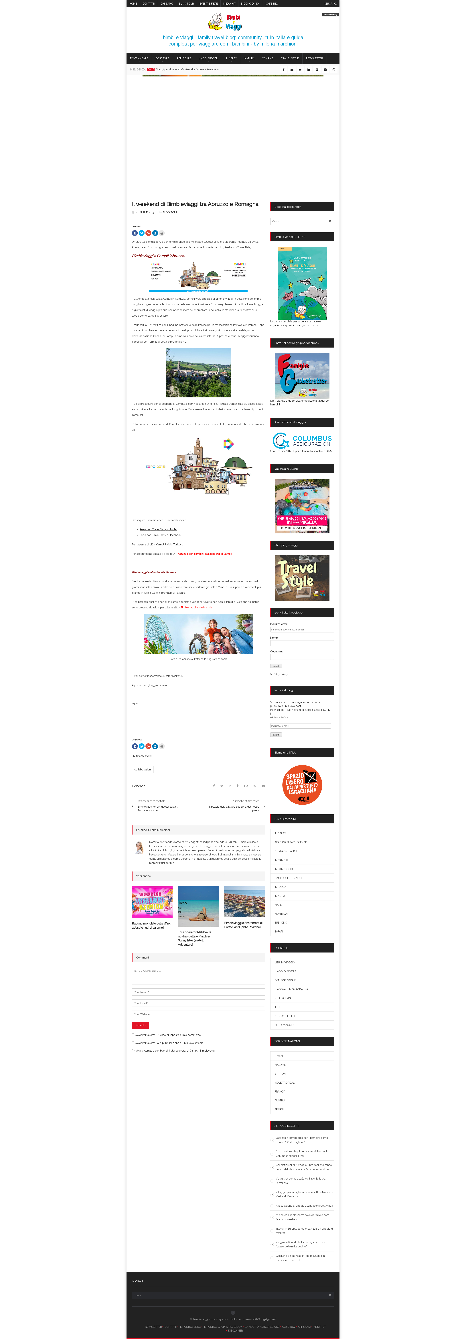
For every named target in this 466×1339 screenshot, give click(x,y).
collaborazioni (142, 769)
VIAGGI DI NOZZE (285, 971)
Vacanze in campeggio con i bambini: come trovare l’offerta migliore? (302, 1140)
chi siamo (167, 3)
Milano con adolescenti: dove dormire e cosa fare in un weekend (302, 1217)
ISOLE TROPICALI (285, 1082)
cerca (328, 3)
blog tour (186, 3)
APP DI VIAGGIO (284, 1025)
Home (133, 3)
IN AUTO (280, 895)
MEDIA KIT (320, 1326)
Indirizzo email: (279, 624)
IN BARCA (280, 887)
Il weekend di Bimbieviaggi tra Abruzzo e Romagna (195, 204)
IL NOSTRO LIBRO (190, 1326)
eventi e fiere (209, 3)
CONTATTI (171, 1326)
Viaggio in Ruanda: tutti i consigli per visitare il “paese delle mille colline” (302, 1244)
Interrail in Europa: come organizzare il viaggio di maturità (304, 1231)
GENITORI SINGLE (285, 980)
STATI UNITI (281, 1073)
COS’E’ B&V (271, 3)
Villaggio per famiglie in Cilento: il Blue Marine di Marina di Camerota (201, 69)
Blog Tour (170, 212)
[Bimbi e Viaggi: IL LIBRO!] (302, 283)
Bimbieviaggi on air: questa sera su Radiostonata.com (157, 808)
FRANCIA (280, 1091)
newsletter (314, 58)
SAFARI (279, 931)
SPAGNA (280, 1109)
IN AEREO (231, 58)
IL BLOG (280, 1007)
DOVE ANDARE (139, 58)
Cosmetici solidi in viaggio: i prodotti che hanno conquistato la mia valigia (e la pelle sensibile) (304, 1167)
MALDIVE (280, 1064)
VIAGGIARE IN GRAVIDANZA (291, 989)
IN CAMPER (281, 860)
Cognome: (276, 651)
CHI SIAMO (304, 1326)
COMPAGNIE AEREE (286, 851)
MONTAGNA (282, 913)
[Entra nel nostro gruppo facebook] (302, 376)
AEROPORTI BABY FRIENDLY (291, 842)
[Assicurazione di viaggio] (302, 440)
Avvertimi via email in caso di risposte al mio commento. (168, 1035)
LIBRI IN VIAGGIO (285, 962)
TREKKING (281, 922)
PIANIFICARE (184, 58)
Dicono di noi (250, 3)
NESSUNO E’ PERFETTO (289, 1016)
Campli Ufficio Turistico (169, 544)
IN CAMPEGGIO (284, 869)
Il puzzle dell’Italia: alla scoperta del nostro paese (234, 808)
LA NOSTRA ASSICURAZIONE (262, 1326)
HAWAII (279, 1055)
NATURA (249, 58)
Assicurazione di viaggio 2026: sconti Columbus (304, 1205)
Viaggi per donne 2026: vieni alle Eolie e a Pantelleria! (300, 1180)
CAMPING (267, 58)
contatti (149, 3)
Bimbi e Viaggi (224, 298)
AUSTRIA (280, 1100)
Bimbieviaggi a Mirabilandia (196, 607)
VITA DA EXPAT (284, 998)
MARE (278, 904)
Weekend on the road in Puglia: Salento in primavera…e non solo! (300, 1258)
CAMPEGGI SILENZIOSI (288, 878)
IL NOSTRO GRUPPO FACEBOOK (223, 1326)
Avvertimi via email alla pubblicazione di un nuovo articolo (169, 1043)
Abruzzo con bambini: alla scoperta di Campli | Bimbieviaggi (179, 1050)
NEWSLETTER (153, 1326)
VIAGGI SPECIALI (208, 58)
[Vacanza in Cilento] (302, 506)
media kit (229, 3)
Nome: (274, 637)
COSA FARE (162, 58)
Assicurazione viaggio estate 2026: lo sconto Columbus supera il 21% (302, 1153)
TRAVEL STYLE (290, 58)
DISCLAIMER (235, 1330)
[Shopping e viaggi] (302, 578)
